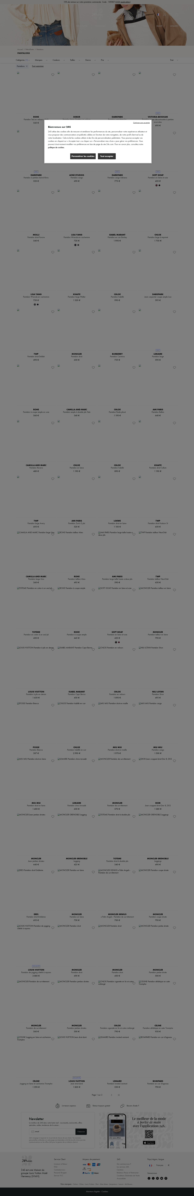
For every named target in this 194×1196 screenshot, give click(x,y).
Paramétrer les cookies (83, 156)
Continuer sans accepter (141, 123)
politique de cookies (56, 148)
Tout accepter (106, 156)
